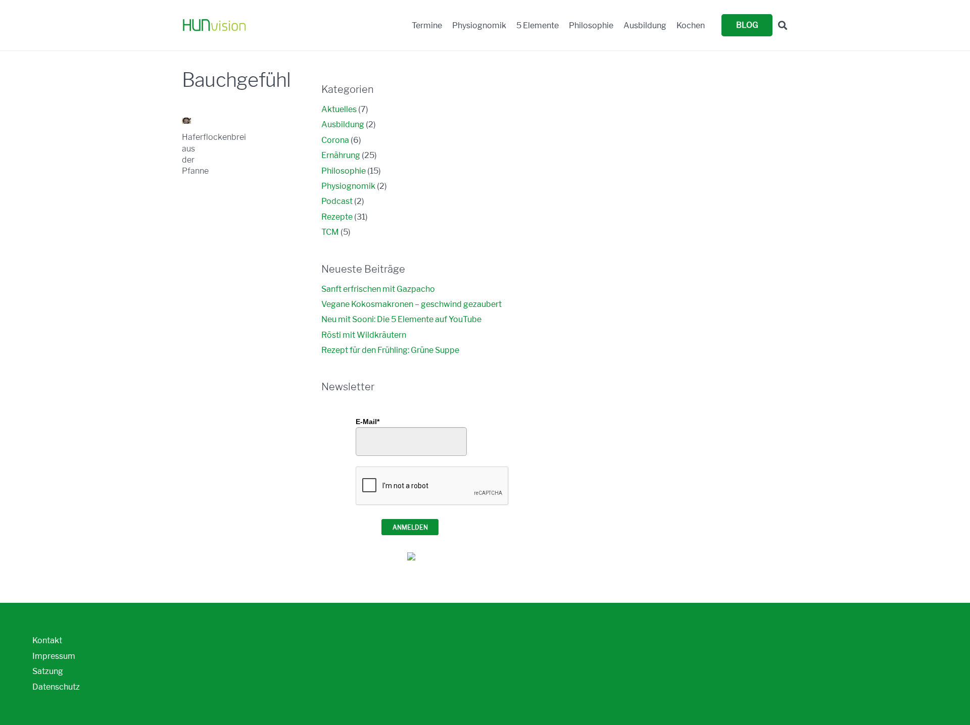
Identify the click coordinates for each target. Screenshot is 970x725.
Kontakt (47, 640)
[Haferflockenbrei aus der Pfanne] (186, 121)
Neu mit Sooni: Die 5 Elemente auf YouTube (401, 319)
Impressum (53, 656)
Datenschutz (56, 687)
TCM (330, 232)
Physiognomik (348, 186)
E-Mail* (367, 422)
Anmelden (410, 527)
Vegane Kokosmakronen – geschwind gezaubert (411, 304)
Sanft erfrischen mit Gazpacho (378, 289)
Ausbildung (342, 124)
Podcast (337, 201)
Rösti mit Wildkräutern (363, 335)
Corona (335, 140)
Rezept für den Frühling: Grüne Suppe (390, 350)
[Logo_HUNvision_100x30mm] (214, 25)
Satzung (47, 671)
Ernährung (340, 155)
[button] (782, 25)
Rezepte (337, 217)
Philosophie (343, 171)
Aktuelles (339, 109)
